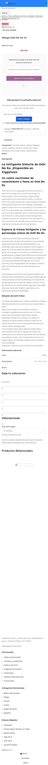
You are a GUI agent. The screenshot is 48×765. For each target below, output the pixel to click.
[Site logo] (11, 3)
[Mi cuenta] (43, 3)
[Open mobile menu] (3, 3)
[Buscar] (40, 3)
